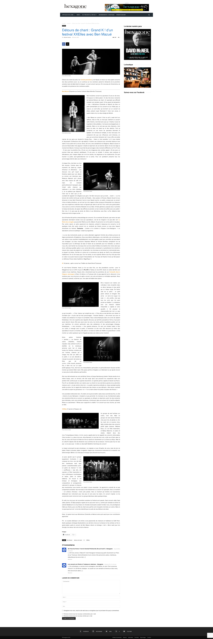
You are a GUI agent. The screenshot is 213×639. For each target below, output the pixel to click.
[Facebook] (63, 44)
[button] (149, 15)
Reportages (143, 637)
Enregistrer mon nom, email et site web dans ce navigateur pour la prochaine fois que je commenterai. (91, 610)
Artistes (69, 23)
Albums (125, 637)
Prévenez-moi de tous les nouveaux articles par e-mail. (78, 616)
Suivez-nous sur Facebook (134, 92)
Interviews (130, 637)
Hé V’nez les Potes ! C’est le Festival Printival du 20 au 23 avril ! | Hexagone (90, 549)
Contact (149, 637)
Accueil (63, 23)
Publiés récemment (116, 637)
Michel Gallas (67, 37)
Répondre (70, 559)
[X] (67, 44)
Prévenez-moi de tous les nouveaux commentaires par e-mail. (80, 614)
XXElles (64, 409)
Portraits (137, 637)
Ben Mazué (65, 91)
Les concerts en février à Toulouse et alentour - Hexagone (85, 564)
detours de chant (78, 540)
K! (62, 263)
